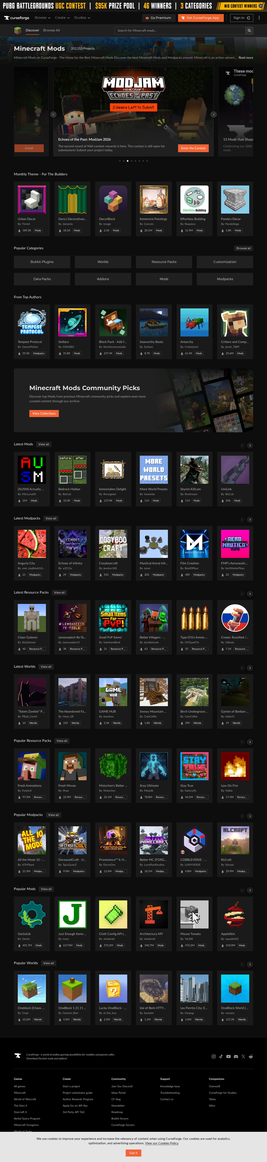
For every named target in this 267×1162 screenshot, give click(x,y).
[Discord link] (236, 1056)
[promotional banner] (133, 6)
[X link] (243, 1056)
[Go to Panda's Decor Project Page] (235, 209)
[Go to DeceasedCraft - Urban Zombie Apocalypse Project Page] (72, 849)
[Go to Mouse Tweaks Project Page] (194, 924)
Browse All (51, 30)
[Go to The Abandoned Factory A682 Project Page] (72, 701)
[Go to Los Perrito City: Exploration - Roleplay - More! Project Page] (194, 998)
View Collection (183, 148)
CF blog (116, 1099)
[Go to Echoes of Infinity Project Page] (72, 553)
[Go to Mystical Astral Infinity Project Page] (154, 553)
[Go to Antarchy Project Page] (194, 331)
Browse (41, 18)
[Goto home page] (17, 18)
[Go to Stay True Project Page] (194, 775)
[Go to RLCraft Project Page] (235, 849)
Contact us (166, 1099)
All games (19, 1086)
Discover (32, 30)
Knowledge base (170, 1086)
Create (60, 18)
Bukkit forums (119, 1118)
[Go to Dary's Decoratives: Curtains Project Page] (72, 209)
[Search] (249, 31)
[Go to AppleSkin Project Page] (235, 924)
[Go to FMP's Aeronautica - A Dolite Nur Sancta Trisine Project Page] (235, 553)
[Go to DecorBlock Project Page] (113, 209)
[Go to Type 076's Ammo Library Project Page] (194, 627)
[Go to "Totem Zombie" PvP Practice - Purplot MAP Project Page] (32, 701)
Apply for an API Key (75, 1105)
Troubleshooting (170, 1093)
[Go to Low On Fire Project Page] (235, 775)
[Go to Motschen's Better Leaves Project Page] (113, 775)
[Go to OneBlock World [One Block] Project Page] (235, 998)
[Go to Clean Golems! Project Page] (32, 627)
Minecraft (20, 1093)
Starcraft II (20, 1112)
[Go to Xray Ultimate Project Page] (154, 775)
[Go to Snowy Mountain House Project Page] (154, 701)
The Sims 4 (20, 1105)
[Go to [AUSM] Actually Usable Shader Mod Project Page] (32, 479)
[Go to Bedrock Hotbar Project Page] (72, 479)
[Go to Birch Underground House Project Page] (194, 701)
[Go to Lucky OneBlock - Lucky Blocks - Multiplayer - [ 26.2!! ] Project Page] (113, 998)
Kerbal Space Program (27, 1118)
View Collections (44, 413)
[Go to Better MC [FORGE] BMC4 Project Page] (154, 849)
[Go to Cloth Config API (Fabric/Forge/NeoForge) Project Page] (113, 924)
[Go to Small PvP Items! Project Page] (113, 627)
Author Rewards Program (78, 1099)
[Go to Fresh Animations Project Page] (32, 775)
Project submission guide (77, 1093)
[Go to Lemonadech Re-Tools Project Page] (72, 627)
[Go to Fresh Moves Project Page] (72, 775)
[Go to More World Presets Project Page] (154, 479)
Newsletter (118, 1105)
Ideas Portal (118, 1093)
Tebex (212, 1099)
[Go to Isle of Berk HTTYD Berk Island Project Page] (154, 998)
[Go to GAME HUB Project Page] (113, 701)
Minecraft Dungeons (26, 1125)
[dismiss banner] (260, 6)
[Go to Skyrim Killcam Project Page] (194, 479)
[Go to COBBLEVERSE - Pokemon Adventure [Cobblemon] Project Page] (194, 849)
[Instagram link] (213, 1056)
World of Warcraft (25, 1099)
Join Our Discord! (122, 1086)
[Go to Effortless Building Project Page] (194, 209)
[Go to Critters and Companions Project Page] (235, 331)
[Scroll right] (250, 445)
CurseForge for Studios (223, 1093)
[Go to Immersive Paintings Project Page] (154, 209)
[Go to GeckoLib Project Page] (32, 924)
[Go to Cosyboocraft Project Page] (113, 553)
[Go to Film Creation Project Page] (194, 553)
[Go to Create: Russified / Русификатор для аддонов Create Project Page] (235, 627)
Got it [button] (133, 1153)
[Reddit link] (250, 1056)
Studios (80, 18)
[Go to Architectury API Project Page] (154, 924)
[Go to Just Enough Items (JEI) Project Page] (72, 924)
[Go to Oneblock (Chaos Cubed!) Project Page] (32, 998)
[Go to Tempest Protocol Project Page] (32, 331)
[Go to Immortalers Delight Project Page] (113, 479)
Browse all (244, 248)
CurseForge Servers (122, 1125)
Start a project (71, 1086)
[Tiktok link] (221, 1056)
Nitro (212, 1105)
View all (44, 444)
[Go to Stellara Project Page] (72, 331)
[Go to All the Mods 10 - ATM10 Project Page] (32, 849)
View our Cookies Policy (161, 1143)
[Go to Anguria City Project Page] (32, 553)
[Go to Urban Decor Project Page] (32, 209)
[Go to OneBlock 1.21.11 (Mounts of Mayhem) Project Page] (72, 998)
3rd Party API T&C (74, 1112)
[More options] (259, 18)
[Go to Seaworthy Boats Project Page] (154, 331)
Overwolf (214, 1086)
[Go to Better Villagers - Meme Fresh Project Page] (154, 627)
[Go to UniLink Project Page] (235, 479)
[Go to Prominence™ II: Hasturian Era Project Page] (113, 849)
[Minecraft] (18, 31)
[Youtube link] (228, 1056)
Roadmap (117, 1112)
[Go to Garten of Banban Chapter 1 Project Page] (235, 701)
